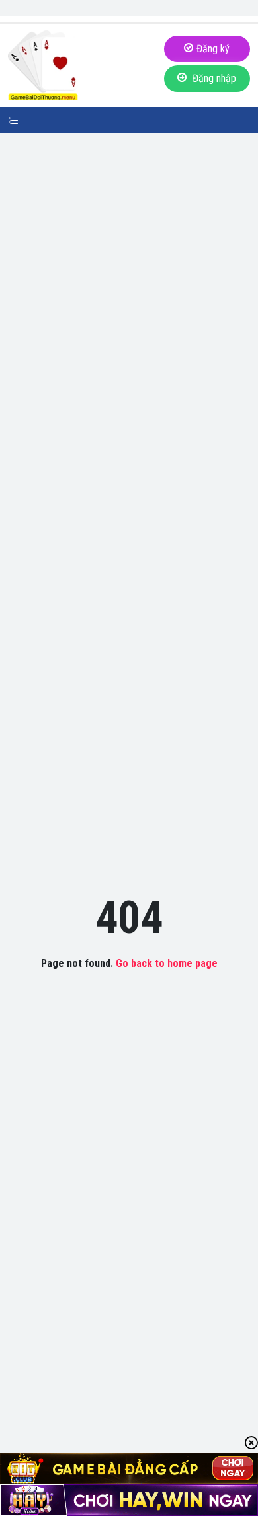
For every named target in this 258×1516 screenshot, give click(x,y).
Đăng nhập (213, 78)
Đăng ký (213, 48)
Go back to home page (167, 963)
